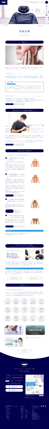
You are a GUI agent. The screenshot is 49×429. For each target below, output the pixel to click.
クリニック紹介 (22, 405)
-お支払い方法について (35, 408)
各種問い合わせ (14, 390)
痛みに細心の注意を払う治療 (18, 144)
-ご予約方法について (8, 408)
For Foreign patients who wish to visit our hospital (36, 419)
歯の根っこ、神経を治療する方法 (17, 211)
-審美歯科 (26, 417)
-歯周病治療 (26, 410)
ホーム (1, 24)
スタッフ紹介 (7, 414)
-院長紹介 (7, 415)
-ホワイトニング (23, 418)
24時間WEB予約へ (15, 278)
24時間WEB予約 (34, 412)
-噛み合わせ (22, 416)
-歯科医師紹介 (8, 417)
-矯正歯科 (22, 412)
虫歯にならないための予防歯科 (19, 104)
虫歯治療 (7, 24)
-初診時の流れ (8, 409)
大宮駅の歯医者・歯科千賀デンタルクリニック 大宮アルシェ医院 (11, 406)
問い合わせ (33, 411)
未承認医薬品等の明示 (35, 413)
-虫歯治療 (22, 410)
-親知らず (26, 411)
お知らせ (33, 410)
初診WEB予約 (15, 386)
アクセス (33, 409)
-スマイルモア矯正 (27, 412)
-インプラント (22, 413)
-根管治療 (22, 411)
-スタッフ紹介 (8, 418)
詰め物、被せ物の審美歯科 (18, 195)
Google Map (41, 395)
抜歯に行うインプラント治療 (18, 226)
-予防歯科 (22, 417)
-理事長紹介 (7, 416)
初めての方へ (7, 407)
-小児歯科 (26, 416)
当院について (7, 410)
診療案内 (4, 24)
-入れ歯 (26, 413)
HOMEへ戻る (24, 350)
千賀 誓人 (42, 25)
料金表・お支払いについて (36, 405)
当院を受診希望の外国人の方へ (36, 417)
